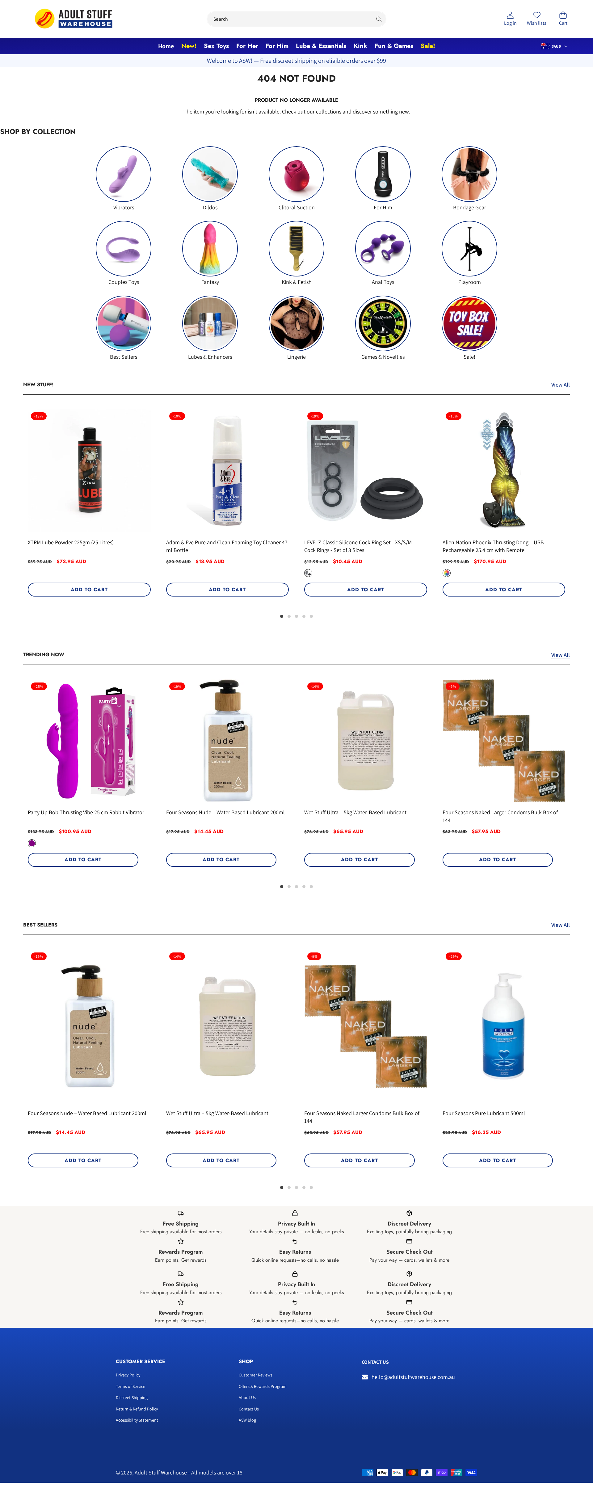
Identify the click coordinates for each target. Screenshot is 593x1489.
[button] (563, 19)
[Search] (379, 19)
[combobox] (296, 19)
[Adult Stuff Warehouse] (73, 19)
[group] (123, 178)
